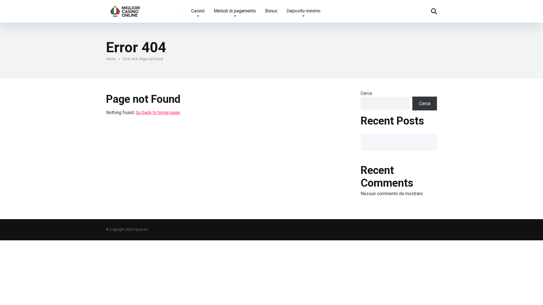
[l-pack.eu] (125, 9)
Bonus (271, 11)
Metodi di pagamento (235, 11)
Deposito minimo (303, 11)
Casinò (198, 11)
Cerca (366, 93)
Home (110, 59)
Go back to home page (158, 112)
